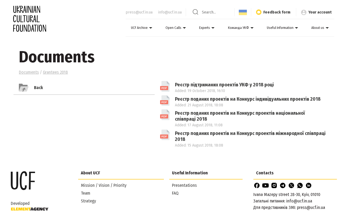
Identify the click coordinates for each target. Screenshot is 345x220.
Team (85, 193)
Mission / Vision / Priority (103, 185)
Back (38, 87)
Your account (320, 12)
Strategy (88, 201)
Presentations (184, 185)
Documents (29, 72)
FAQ (175, 193)
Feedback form (276, 12)
